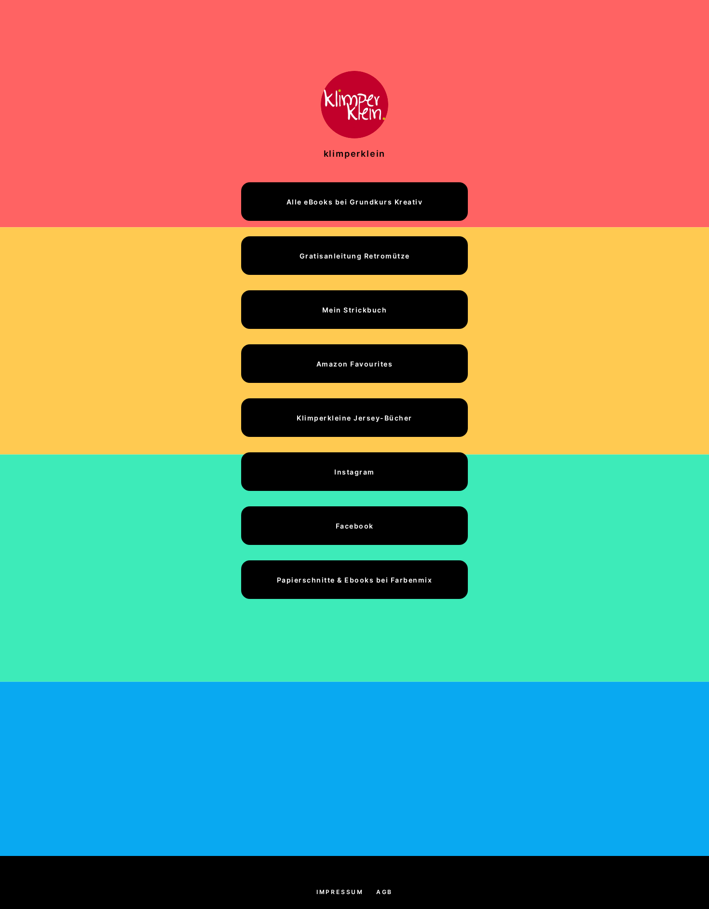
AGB (384, 891)
